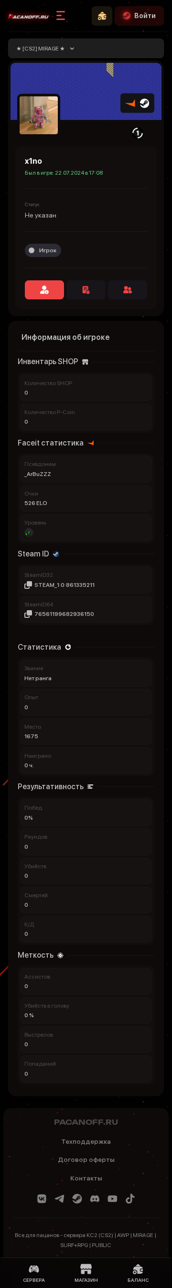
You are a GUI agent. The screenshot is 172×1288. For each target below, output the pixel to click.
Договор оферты (86, 1159)
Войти (145, 16)
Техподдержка (86, 1141)
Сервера (34, 1280)
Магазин (86, 1280)
